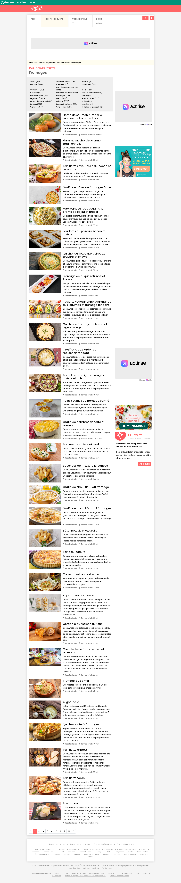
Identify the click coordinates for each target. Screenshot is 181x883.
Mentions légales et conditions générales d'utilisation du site (90, 873)
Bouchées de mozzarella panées (85, 466)
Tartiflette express (75, 750)
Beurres (62, 849)
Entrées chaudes (68, 852)
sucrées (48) (87, 104)
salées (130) (87, 101)
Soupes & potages (91, 854)
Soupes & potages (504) (67, 104)
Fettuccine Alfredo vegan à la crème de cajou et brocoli (83, 210)
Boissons (73, 849)
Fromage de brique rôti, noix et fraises (84, 277)
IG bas (109, 852)
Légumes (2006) (37, 98)
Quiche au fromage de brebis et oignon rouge (85, 325)
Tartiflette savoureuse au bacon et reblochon (87, 167)
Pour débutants (64, 62)
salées (67, 854)
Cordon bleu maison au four (82, 624)
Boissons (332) (36, 84)
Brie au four (71, 803)
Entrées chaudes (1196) (92, 92)
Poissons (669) (62, 101)
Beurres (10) (87, 81)
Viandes (116, 854)
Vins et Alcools (130, 854)
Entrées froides (85, 852)
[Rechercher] (145, 18)
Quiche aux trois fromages (81, 724)
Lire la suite (144, 464)
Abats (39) (35, 81)
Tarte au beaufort (75, 552)
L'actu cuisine (99, 21)
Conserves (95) (37, 90)
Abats (35, 849)
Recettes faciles (57, 844)
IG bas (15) (86, 95)
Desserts (35, 852)
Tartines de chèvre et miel (81, 444)
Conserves (109, 849)
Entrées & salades (50, 852)
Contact (58, 873)
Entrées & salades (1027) (67, 92)
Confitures (96, 849)
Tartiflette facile (74, 778)
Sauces (77, 854)
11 (73, 831)
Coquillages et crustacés (127, 849)
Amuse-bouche (48, 849)
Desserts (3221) (36, 92)
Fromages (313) (63, 95)
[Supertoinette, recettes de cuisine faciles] (36, 8)
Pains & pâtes (142, 852)
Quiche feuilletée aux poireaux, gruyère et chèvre (84, 255)
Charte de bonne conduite (128, 873)
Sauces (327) (36, 104)
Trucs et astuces (125, 844)
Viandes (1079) (36, 107)
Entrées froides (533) (39, 95)
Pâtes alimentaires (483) (41, 101)
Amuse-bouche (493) (66, 81)
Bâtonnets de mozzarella (80, 531)
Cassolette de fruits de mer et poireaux (83, 650)
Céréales (84, 849)
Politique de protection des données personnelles (85, 876)
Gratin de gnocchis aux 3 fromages (87, 508)
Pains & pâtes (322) (90, 98)
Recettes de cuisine (54, 19)
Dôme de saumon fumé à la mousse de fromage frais (82, 116)
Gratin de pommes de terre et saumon (84, 423)
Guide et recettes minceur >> (22, 2)
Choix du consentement (119, 876)
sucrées (106, 854)
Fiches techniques (103, 844)
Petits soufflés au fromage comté (86, 401)
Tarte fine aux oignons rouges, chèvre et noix (83, 376)
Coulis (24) (87, 90)
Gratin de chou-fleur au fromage (86, 487)
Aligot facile (71, 702)
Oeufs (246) (61, 98)
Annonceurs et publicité (41, 873)
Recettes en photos (46, 62)
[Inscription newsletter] (133, 417)
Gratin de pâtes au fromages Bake (87, 187)
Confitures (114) (89, 84)
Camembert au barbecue (81, 574)
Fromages (76, 62)
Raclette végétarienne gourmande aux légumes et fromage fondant (87, 303)
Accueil (34, 19)
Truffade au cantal (76, 681)
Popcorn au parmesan (78, 595)
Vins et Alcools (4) (64, 107)
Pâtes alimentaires (41, 854)
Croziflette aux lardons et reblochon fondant (80, 351)
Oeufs (130, 852)
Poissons (56, 854)
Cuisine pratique (79, 19)
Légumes (120, 852)
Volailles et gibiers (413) (92, 107)
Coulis (143, 849)
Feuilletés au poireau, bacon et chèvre (84, 232)
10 (69, 831)
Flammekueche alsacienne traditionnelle (82, 142)
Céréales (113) (62, 84)
